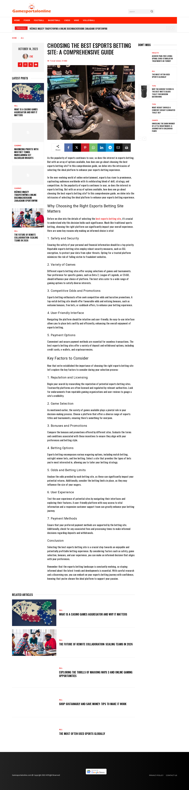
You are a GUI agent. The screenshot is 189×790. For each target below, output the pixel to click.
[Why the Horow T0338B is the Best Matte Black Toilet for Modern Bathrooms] (144, 91)
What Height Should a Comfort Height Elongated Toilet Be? (163, 110)
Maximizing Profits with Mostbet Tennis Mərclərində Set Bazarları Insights (26, 153)
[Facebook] (20, 64)
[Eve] (26, 56)
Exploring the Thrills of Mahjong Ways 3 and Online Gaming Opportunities (95, 674)
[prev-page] (140, 138)
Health (155, 53)
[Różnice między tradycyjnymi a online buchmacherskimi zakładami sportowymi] (28, 175)
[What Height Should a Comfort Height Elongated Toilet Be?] (144, 108)
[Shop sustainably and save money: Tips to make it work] (34, 702)
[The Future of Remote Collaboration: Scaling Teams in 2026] (28, 217)
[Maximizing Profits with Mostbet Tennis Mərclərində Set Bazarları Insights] (28, 132)
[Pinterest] (85, 147)
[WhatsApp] (93, 147)
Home (14, 37)
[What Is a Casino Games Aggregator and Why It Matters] (28, 92)
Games (155, 120)
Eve (31, 56)
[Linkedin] (102, 147)
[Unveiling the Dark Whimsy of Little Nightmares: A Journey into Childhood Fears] (144, 125)
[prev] (168, 28)
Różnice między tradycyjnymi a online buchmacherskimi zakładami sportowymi (25, 196)
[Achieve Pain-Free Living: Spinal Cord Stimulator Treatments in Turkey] (144, 57)
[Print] (126, 147)
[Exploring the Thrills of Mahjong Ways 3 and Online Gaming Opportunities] (34, 672)
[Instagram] (25, 64)
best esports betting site (108, 218)
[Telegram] (110, 147)
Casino (17, 145)
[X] (30, 64)
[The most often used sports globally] (34, 732)
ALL (22, 37)
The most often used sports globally (82, 734)
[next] (172, 28)
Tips (154, 86)
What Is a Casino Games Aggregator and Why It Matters (26, 112)
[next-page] (144, 138)
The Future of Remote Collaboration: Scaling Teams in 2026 (59, 28)
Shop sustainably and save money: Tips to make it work (92, 704)
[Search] (151, 11)
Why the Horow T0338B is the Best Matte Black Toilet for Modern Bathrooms (163, 93)
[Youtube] (36, 64)
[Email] (118, 147)
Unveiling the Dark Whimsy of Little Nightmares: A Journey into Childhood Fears (163, 127)
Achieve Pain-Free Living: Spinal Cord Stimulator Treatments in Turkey (162, 58)
